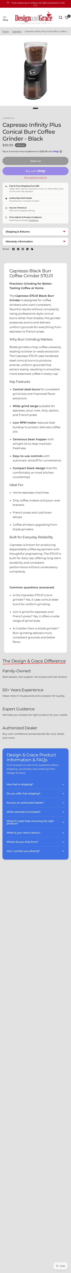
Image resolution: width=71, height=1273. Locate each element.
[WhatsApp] (27, 249)
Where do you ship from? (22, 841)
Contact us (33, 220)
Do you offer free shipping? (23, 793)
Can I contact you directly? (23, 851)
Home (5, 31)
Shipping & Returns (18, 231)
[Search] (60, 17)
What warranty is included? (24, 811)
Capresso (16, 31)
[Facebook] (14, 249)
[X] (18, 249)
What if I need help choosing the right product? (30, 822)
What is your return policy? (23, 832)
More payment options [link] (35, 177)
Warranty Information (19, 241)
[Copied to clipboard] (32, 249)
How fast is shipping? (20, 784)
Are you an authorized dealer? (25, 802)
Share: (6, 249)
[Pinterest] (23, 249)
